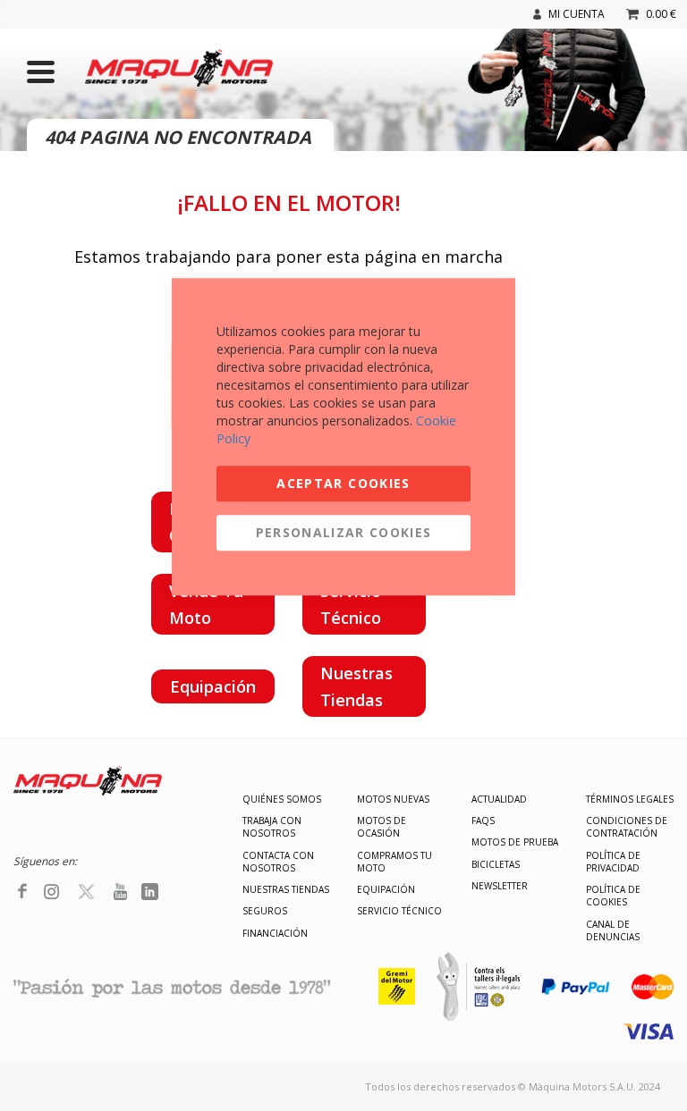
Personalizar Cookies (344, 532)
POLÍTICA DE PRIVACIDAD (613, 861)
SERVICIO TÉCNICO (399, 911)
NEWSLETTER (499, 886)
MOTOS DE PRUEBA (514, 842)
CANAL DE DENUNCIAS (613, 930)
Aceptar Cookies (343, 483)
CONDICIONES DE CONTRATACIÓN (626, 826)
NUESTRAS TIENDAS (285, 889)
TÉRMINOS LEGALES (630, 799)
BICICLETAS (495, 864)
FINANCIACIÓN (275, 933)
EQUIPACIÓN (386, 889)
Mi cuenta (576, 13)
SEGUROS (264, 911)
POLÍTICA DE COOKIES (613, 895)
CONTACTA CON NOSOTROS (278, 861)
